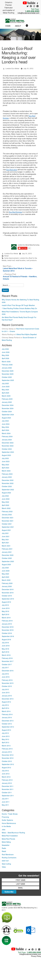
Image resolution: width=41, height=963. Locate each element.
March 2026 (6, 361)
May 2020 (5, 574)
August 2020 (6, 564)
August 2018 (6, 639)
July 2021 (5, 533)
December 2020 (7, 555)
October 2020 (7, 558)
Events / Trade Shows (10, 814)
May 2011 (5, 805)
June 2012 (5, 773)
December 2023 (7, 443)
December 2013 (7, 720)
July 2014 (5, 705)
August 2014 (6, 702)
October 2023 (7, 449)
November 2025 (7, 374)
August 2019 (6, 602)
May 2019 (5, 611)
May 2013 (5, 739)
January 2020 (7, 586)
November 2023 (7, 446)
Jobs (3, 829)
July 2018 (5, 642)
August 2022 (6, 492)
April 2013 (5, 742)
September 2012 (8, 764)
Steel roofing (6, 864)
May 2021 (5, 539)
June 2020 (5, 571)
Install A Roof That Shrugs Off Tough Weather (18, 305)
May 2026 (5, 355)
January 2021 (7, 552)
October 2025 (7, 377)
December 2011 (7, 786)
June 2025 (5, 386)
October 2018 (7, 633)
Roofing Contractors (9, 857)
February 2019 (7, 621)
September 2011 (8, 795)
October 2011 (7, 792)
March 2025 (6, 396)
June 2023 (5, 461)
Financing (5, 817)
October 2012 (7, 761)
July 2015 (5, 689)
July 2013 (5, 733)
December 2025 (7, 371)
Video (4, 867)
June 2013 (5, 736)
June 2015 (5, 692)
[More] (27, 25)
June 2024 (5, 424)
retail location (21, 260)
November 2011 (7, 789)
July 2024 (5, 421)
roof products (31, 260)
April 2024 (5, 430)
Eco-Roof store (11, 169)
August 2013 (6, 730)
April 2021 (5, 542)
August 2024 (6, 418)
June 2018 (5, 645)
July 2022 (5, 496)
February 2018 (7, 658)
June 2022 (5, 499)
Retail (6, 256)
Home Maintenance (9, 823)
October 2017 (7, 664)
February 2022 (7, 511)
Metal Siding (6, 842)
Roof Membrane (8, 854)
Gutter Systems (7, 820)
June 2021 (5, 536)
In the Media (6, 826)
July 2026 (5, 349)
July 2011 (5, 798)
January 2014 (7, 717)
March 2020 (6, 580)
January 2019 (7, 624)
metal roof (11, 260)
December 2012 (7, 755)
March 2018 (6, 655)
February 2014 (7, 714)
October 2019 (7, 596)
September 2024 (8, 414)
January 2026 (7, 368)
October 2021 (7, 524)
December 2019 (7, 589)
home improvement (11, 258)
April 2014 (5, 708)
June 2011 (5, 802)
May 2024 (5, 427)
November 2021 (7, 521)
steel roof (5, 860)
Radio (4, 848)
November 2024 (7, 408)
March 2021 (6, 546)
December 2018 (7, 627)
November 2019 (7, 592)
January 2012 (7, 783)
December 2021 (7, 517)
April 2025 (5, 393)
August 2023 (6, 455)
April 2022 (5, 505)
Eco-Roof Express (15, 212)
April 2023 (5, 468)
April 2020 (5, 577)
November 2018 (7, 630)
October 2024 (7, 411)
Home (8, 26)
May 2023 (5, 464)
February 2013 (7, 749)
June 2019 (5, 608)
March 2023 (6, 471)
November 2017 (7, 661)
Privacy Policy (36, 956)
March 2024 (6, 433)
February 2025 (7, 399)
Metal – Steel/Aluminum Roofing (13, 832)
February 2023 (7, 474)
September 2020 (8, 561)
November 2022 (7, 483)
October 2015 (7, 686)
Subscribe (9, 891)
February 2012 (7, 780)
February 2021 (7, 549)
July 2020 (5, 567)
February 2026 (7, 364)
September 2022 (8, 489)
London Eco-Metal (12, 68)
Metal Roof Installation (10, 836)
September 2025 (8, 380)
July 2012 (5, 770)
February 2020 (7, 583)
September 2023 (8, 452)
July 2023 (5, 458)
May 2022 (5, 502)
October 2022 (7, 486)
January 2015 (7, 696)
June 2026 (5, 352)
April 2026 (5, 358)
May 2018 (5, 649)
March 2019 (6, 617)
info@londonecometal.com (28, 13)
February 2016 (7, 680)
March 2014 (6, 711)
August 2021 (6, 530)
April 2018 (5, 652)
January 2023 (7, 477)
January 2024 (7, 439)
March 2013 (6, 745)
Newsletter (5, 845)
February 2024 (7, 436)
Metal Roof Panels (8, 839)
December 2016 (7, 670)
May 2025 (5, 389)
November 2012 (7, 758)
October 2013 (7, 724)
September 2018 (8, 636)
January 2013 (7, 752)
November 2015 (7, 683)
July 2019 (5, 605)
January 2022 (7, 514)
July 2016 (5, 674)
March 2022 (6, 508)
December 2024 (7, 405)
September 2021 (8, 527)
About (18, 26)
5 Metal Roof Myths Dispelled (26, 334)
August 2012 (6, 767)
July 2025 (5, 383)
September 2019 (8, 599)
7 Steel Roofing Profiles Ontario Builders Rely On (19, 308)
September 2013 (8, 727)
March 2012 (6, 777)
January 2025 (7, 402)
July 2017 (5, 667)
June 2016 (5, 677)
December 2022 (7, 480)
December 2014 (7, 699)
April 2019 (5, 614)
